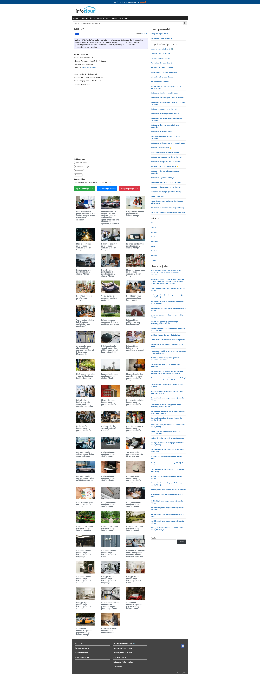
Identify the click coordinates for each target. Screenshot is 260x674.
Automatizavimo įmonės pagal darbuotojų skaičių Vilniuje (133, 479)
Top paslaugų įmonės (107, 188)
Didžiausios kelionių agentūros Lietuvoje (166, 182)
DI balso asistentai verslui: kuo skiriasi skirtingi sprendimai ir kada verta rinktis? (110, 349)
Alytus (153, 246)
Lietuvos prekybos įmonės (160, 58)
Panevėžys (154, 241)
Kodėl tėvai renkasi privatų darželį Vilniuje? (84, 298)
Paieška (154, 538)
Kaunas (153, 227)
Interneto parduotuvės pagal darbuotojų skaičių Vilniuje (135, 246)
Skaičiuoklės (117, 667)
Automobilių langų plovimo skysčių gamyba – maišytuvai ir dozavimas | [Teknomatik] (85, 350)
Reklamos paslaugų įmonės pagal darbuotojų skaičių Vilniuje (109, 247)
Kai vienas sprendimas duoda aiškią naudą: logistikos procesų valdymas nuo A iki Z (135, 553)
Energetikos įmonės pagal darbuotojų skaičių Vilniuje (109, 376)
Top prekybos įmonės (129, 188)
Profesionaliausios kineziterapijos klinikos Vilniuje (109, 630)
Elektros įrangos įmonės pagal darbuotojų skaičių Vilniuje (108, 403)
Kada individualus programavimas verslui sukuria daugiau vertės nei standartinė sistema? (85, 216)
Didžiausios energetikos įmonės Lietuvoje (166, 162)
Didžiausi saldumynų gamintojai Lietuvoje (166, 187)
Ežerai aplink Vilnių (157, 196)
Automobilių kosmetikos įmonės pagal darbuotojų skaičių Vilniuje (84, 631)
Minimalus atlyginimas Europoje (162, 77)
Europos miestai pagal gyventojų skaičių (166, 192)
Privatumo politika (82, 657)
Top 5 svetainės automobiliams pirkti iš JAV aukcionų (134, 454)
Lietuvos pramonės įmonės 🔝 (162, 49)
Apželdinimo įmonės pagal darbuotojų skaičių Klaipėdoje (84, 528)
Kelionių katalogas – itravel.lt (161, 38)
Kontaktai (78, 643)
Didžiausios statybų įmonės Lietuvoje (164, 93)
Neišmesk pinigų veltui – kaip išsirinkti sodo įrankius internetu (85, 376)
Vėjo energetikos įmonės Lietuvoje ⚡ (164, 166)
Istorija (114, 18)
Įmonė (76, 33)
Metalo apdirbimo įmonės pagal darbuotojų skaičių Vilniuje (83, 247)
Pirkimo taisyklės (81, 653)
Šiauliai (153, 237)
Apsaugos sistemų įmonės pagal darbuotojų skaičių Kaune (108, 553)
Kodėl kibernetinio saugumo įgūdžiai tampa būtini (133, 298)
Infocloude (142, 2)
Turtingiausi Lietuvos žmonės (162, 63)
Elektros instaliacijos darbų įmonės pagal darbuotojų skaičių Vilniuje (134, 377)
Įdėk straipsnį (123, 18)
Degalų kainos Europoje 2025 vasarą (164, 72)
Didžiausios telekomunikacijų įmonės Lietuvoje (168, 143)
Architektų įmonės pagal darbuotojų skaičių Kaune (108, 504)
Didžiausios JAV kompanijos (123, 662)
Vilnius (153, 223)
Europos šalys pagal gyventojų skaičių (165, 152)
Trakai (153, 260)
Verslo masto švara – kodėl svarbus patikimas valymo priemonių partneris (110, 605)
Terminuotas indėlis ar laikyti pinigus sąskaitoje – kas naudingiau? (85, 323)
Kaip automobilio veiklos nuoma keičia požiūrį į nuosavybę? (85, 478)
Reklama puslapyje (82, 648)
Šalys (91, 18)
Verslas (75, 18)
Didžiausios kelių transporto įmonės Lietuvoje (167, 98)
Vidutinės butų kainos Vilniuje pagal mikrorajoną (168, 208)
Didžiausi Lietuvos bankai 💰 (161, 148)
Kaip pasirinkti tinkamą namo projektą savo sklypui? (135, 348)
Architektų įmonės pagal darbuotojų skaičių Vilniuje (133, 504)
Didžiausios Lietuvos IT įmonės (162, 132)
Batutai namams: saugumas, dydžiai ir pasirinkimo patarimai (110, 322)
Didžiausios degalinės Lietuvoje (162, 178)
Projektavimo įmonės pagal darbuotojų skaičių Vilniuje (135, 214)
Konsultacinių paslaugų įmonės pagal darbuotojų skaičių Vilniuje (108, 273)
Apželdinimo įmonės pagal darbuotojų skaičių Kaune (109, 528)
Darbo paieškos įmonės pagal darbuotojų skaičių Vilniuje (83, 429)
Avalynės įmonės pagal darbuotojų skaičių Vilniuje (108, 478)
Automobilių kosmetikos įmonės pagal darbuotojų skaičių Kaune (134, 605)
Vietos (108, 18)
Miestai (99, 18)
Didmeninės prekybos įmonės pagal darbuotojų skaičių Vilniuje (135, 403)
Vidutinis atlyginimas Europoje (162, 68)
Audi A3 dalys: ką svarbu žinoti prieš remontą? (108, 428)
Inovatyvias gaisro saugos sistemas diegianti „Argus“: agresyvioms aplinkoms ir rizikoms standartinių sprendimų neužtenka (110, 218)
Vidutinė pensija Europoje (160, 82)
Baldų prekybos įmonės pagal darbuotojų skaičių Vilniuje (83, 605)
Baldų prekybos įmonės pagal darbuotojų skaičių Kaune (133, 579)
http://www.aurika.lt (88, 68)
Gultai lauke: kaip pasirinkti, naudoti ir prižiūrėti (109, 298)
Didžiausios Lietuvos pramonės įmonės (165, 114)
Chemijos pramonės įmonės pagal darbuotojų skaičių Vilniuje (134, 429)
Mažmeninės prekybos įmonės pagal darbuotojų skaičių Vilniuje (135, 273)
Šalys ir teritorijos (119, 657)
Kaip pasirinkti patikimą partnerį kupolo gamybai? (133, 322)
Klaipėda (154, 232)
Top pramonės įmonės (84, 188)
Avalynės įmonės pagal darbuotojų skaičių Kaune (108, 454)
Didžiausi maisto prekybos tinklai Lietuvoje (166, 157)
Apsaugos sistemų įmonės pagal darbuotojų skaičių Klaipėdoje (83, 553)
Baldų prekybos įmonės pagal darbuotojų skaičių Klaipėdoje (108, 579)
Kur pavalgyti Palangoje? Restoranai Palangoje (168, 212)
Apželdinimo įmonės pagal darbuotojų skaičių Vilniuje (134, 528)
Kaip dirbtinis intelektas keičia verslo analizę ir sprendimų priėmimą (84, 403)
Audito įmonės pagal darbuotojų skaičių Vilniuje (84, 504)
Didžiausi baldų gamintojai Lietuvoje (164, 109)
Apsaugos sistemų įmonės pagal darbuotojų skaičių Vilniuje (83, 579)
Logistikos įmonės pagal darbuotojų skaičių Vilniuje (83, 272)
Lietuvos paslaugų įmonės (160, 54)
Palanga (154, 255)
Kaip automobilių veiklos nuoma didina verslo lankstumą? (85, 454)
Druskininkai (155, 251)
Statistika (85, 18)
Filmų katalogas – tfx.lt (159, 34)
